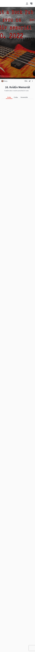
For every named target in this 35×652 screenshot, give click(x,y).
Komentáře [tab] (24, 97)
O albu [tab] (16, 97)
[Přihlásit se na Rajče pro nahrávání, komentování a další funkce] (27, 3)
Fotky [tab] (9, 97)
